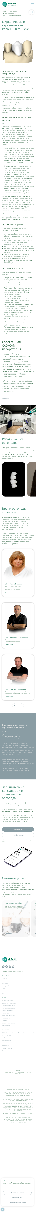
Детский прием (6, 1025)
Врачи (3, 981)
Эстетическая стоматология (8, 1015)
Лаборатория (5, 983)
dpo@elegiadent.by (6, 1040)
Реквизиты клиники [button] (7, 1048)
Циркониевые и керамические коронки (13, 16)
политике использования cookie (22, 1188)
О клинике (4, 978)
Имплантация (5, 1013)
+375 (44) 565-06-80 (7, 1035)
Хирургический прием (7, 1010)
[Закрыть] (2, 1209)
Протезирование (6, 1018)
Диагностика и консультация (9, 1003)
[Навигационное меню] (32, 4)
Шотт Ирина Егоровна (13, 584)
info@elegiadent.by (6, 1037)
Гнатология (5, 1020)
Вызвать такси (5, 1045)
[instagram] (13, 966)
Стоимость (4, 991)
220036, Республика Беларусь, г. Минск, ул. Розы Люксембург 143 (18, 1032)
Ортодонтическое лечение (8, 1023)
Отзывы (4, 988)
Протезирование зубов (8, 13)
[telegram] (3, 966)
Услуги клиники (13, 11)
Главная (4, 11)
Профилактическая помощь (8, 1005)
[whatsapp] (6, 966)
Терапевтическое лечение (8, 1008)
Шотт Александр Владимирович (17, 637)
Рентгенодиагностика (7, 1000)
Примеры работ (6, 986)
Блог (3, 993)
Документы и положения (8, 1050)
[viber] (10, 966)
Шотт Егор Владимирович (15, 689)
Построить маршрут (7, 1042)
